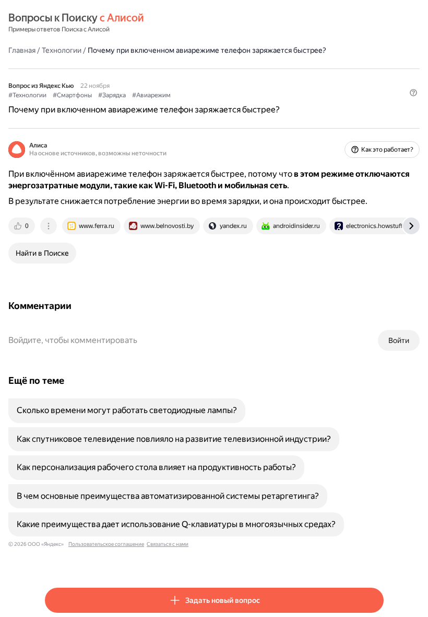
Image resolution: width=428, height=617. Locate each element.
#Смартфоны (72, 95)
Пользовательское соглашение (106, 544)
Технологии (61, 50)
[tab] (22, 226)
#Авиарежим (151, 95)
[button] (413, 92)
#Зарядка (112, 95)
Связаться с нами (167, 544)
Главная (21, 50)
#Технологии (27, 95)
